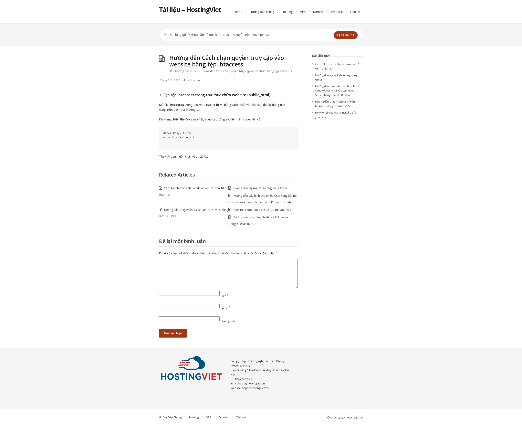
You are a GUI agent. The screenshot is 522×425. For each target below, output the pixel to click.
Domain (318, 12)
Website (337, 12)
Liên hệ (355, 12)
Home (237, 12)
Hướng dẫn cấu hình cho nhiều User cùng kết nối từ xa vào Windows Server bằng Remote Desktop (337, 90)
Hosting (287, 12)
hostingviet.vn (354, 417)
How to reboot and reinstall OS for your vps (262, 210)
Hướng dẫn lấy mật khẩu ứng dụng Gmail (260, 188)
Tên (225, 296)
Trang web (228, 321)
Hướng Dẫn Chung (170, 417)
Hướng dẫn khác (186, 71)
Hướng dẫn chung (262, 12)
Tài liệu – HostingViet (190, 9)
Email (226, 308)
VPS (303, 12)
